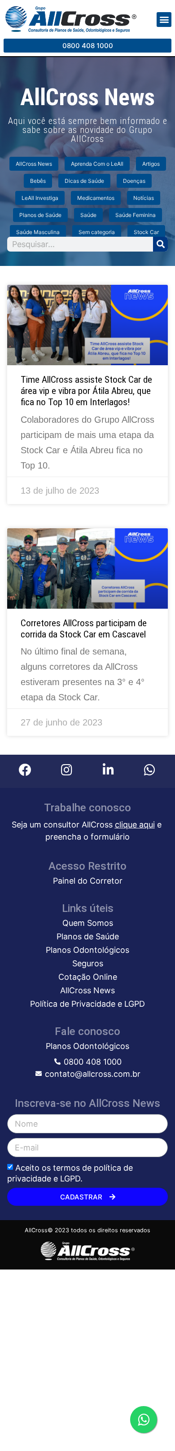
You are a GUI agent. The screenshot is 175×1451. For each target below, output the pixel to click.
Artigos (151, 163)
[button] (164, 19)
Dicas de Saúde (84, 180)
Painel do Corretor (87, 880)
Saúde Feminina (135, 215)
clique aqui (135, 824)
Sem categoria (97, 232)
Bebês (38, 180)
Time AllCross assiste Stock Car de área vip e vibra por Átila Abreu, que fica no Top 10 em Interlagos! (86, 390)
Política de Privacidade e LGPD (87, 1004)
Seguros (87, 963)
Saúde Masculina (38, 232)
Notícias (143, 198)
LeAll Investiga (40, 198)
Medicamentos (95, 198)
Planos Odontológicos (87, 950)
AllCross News (34, 163)
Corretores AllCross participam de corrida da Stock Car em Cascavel (84, 629)
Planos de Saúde (40, 215)
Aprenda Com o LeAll (97, 163)
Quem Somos (87, 923)
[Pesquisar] (160, 244)
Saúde (88, 215)
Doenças (134, 180)
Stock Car (146, 232)
